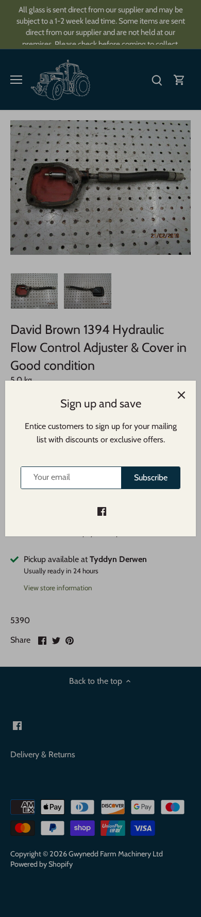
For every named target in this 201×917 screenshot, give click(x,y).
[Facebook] (101, 511)
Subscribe (150, 477)
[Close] (181, 395)
